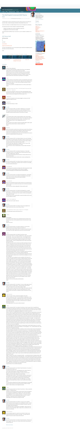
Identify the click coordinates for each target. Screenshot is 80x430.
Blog (6, 11)
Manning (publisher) (39, 54)
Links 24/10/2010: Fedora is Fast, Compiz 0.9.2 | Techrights (17, 209)
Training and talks (12, 11)
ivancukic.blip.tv (4, 43)
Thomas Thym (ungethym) (11, 199)
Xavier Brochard (9, 294)
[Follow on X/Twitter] (40, 19)
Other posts (37, 31)
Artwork (21, 11)
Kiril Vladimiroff (9, 166)
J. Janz (7, 232)
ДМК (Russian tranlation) (40, 56)
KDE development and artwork (16, 18)
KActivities (37, 28)
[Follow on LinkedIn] (43, 19)
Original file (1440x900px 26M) (7, 45)
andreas (7, 214)
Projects (17, 11)
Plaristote (8, 127)
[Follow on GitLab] (37, 22)
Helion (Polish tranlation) (39, 57)
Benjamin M (8, 102)
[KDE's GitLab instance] (36, 22)
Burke (7, 114)
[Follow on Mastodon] (41, 19)
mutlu (7, 78)
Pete (7, 66)
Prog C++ (37, 26)
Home (3, 11)
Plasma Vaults (38, 27)
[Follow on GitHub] (39, 22)
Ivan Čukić (7, 107)
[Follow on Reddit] (39, 19)
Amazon (37, 55)
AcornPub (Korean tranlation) (40, 58)
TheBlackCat (8, 96)
